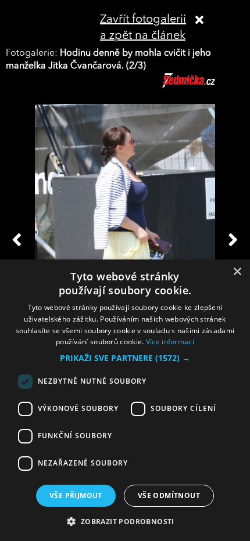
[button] (125, 358)
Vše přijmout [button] (75, 495)
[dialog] (125, 400)
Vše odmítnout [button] (169, 495)
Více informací (170, 342)
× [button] (237, 272)
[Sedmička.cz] (203, 86)
